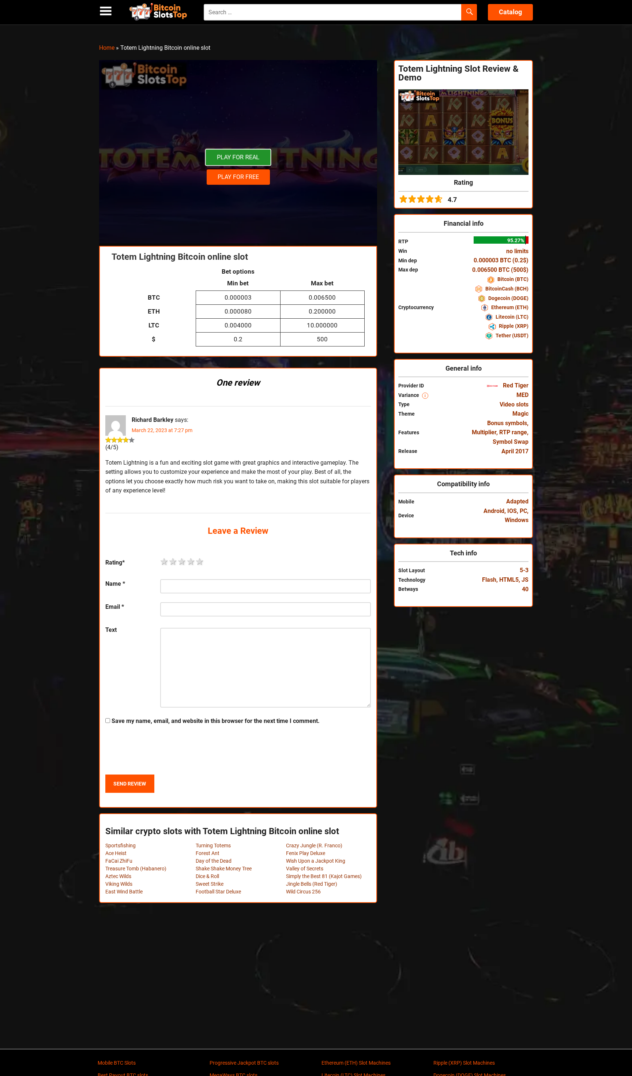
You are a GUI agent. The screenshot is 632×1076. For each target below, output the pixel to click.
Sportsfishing (120, 845)
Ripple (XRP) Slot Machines (464, 1063)
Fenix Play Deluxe (305, 853)
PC (523, 510)
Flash (489, 579)
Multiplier (484, 432)
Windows (516, 520)
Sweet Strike (209, 883)
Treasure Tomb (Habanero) (135, 868)
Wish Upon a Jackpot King (315, 860)
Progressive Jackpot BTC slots (244, 1063)
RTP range (513, 432)
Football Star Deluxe (218, 891)
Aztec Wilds (118, 876)
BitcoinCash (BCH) (506, 289)
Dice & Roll (207, 876)
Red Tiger (514, 385)
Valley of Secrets (304, 868)
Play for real (238, 157)
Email (114, 606)
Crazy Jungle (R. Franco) (314, 845)
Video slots (514, 404)
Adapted (517, 501)
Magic (520, 413)
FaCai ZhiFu (118, 860)
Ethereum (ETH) (509, 307)
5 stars (200, 561)
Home (106, 47)
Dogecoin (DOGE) (507, 298)
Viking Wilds (118, 883)
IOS (512, 510)
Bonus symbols (507, 423)
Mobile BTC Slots (117, 1063)
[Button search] (469, 12)
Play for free (238, 176)
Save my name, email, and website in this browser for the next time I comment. (216, 720)
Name (115, 583)
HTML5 (509, 579)
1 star (164, 561)
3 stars (182, 561)
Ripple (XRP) (513, 326)
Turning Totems (213, 845)
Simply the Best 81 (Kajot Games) (324, 876)
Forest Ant (207, 853)
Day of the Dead (214, 860)
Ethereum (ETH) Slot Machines (356, 1063)
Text (111, 629)
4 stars (191, 561)
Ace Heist (116, 853)
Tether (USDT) (511, 335)
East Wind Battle (124, 891)
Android (494, 510)
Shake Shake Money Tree (224, 868)
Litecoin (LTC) (511, 317)
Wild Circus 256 (303, 891)
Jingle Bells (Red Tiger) (311, 883)
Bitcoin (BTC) (512, 279)
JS (525, 579)
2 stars (173, 561)
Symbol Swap (510, 441)
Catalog (510, 12)
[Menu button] (105, 11)
